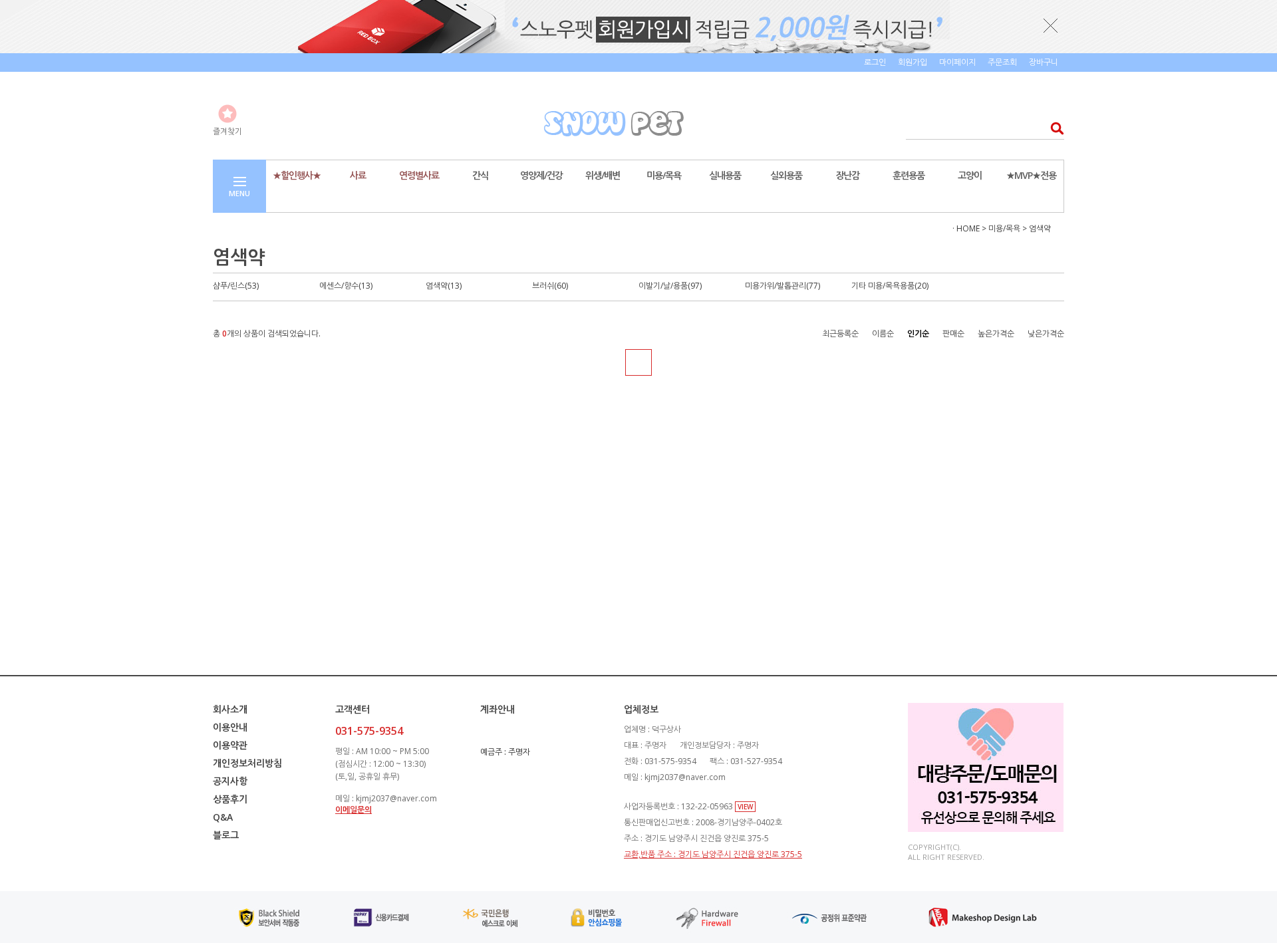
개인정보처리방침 (247, 763)
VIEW (745, 806)
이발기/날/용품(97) (670, 285)
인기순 (918, 333)
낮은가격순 (1046, 333)
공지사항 (230, 781)
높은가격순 (996, 333)
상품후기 (230, 799)
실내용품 (725, 175)
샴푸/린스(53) (236, 285)
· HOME (966, 228)
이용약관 (230, 745)
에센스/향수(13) (345, 285)
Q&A (223, 817)
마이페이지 (957, 62)
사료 (358, 175)
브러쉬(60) (550, 285)
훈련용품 (908, 175)
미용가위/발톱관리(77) (782, 285)
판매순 (953, 333)
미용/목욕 (663, 175)
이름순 (883, 333)
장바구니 (1043, 62)
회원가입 (912, 62)
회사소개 (230, 709)
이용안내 (230, 727)
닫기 (1051, 25)
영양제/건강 (541, 175)
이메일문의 (353, 809)
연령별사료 (419, 175)
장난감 (847, 175)
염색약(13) (444, 285)
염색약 (1040, 228)
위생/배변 (602, 175)
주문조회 (1002, 62)
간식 (480, 175)
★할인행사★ (297, 175)
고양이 (970, 175)
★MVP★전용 (1031, 175)
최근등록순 (840, 333)
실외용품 (786, 175)
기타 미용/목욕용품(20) (889, 285)
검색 (1053, 128)
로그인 (875, 62)
